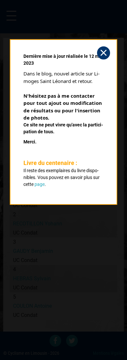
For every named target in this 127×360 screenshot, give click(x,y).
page (40, 184)
